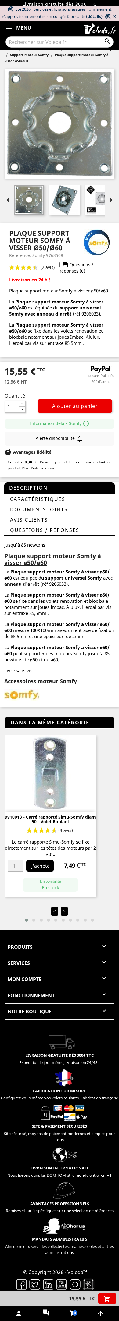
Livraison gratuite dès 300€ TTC (59, 4)
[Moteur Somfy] (22, 694)
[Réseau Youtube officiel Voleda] (62, 1283)
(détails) (94, 16)
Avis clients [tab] (29, 519)
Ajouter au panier (75, 406)
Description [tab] (28, 487)
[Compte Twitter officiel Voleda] (35, 1283)
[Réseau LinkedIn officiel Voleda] (48, 1283)
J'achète (40, 865)
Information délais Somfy (59, 423)
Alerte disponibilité (59, 438)
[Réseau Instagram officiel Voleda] (75, 1283)
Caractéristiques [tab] (37, 499)
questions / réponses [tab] (44, 530)
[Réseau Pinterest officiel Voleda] (88, 1283)
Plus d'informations (38, 468)
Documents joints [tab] (39, 509)
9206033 (90, 314)
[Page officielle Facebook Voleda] (21, 1283)
